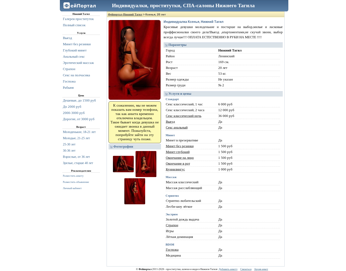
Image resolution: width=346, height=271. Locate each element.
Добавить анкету (228, 269)
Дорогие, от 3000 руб (79, 119)
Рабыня (68, 88)
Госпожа (172, 250)
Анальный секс (74, 56)
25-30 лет (69, 144)
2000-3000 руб (74, 113)
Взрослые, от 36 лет (76, 156)
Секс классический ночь (183, 116)
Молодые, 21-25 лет (76, 138)
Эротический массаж (78, 63)
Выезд (170, 122)
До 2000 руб (72, 107)
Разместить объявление (76, 181)
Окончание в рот (178, 163)
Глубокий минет (74, 50)
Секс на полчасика (76, 75)
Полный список (74, 25)
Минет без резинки (180, 146)
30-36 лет (69, 150)
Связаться (245, 269)
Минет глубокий (178, 152)
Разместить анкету (73, 175)
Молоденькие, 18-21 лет (79, 132)
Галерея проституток (78, 19)
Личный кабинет (72, 188)
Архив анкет (261, 269)
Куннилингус (175, 169)
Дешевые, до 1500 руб (79, 100)
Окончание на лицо (180, 158)
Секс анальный (177, 127)
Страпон (172, 225)
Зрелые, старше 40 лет (78, 163)
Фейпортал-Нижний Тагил (125, 14)
